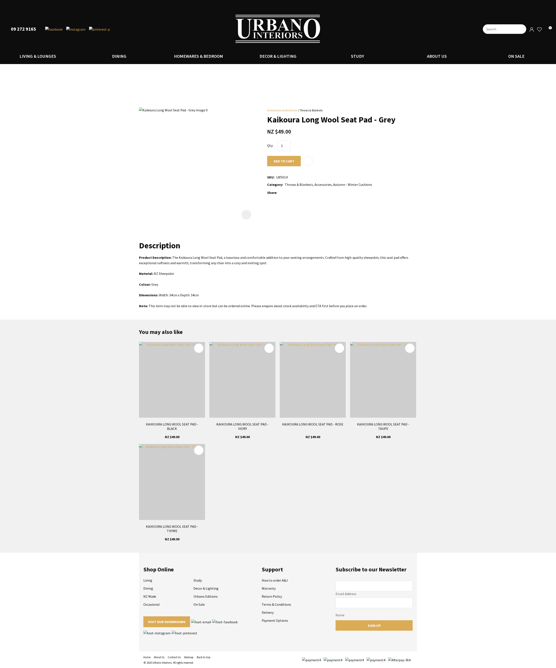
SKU (270, 177)
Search (521, 29)
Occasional (151, 604)
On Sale (516, 56)
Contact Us (174, 657)
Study (357, 56)
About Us (437, 56)
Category (274, 184)
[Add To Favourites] (308, 161)
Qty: (270, 145)
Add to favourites (199, 348)
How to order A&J (275, 580)
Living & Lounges (38, 56)
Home (147, 657)
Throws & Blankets (311, 110)
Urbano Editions (206, 596)
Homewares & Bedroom (198, 56)
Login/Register (532, 29)
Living (147, 580)
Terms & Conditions (276, 604)
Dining (119, 56)
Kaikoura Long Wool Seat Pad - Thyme (172, 528)
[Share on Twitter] (285, 192)
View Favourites (539, 29)
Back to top (203, 657)
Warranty (269, 588)
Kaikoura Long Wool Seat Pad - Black (172, 426)
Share (271, 192)
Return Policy (272, 596)
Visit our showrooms (166, 622)
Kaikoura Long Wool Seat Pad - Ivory (242, 426)
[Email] (291, 192)
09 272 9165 (23, 29)
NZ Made (149, 596)
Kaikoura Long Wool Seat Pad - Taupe (383, 426)
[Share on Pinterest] (298, 192)
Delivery (268, 612)
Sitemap (189, 657)
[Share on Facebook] (279, 192)
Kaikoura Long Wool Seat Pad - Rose (312, 424)
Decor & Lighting (278, 56)
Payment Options (275, 620)
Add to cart (284, 161)
